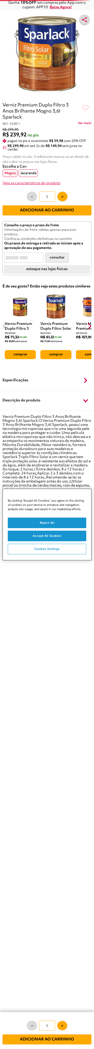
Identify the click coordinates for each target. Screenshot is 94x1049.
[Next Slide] (89, 326)
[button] (47, 380)
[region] (46, 525)
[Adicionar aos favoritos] (85, 108)
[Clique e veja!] (84, 124)
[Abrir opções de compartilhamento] (84, 20)
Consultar (57, 257)
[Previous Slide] (4, 326)
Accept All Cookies (47, 536)
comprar (20, 354)
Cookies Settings (47, 549)
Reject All (47, 522)
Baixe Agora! (61, 7)
